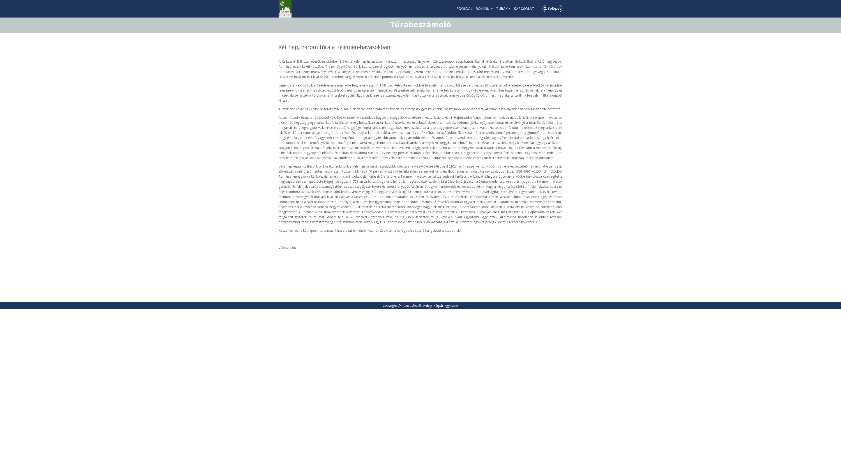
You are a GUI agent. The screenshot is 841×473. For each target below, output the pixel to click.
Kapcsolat (524, 8)
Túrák (502, 8)
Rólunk (483, 8)
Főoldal (464, 8)
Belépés (554, 8)
